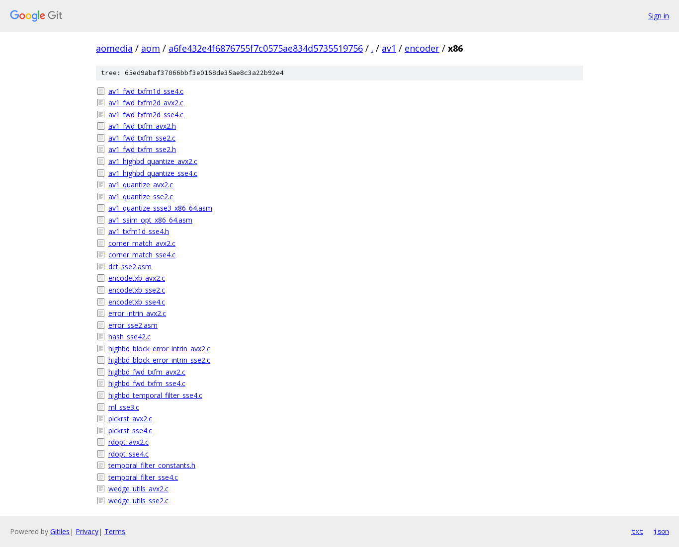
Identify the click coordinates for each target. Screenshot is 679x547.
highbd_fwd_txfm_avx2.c (146, 372)
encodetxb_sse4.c (136, 302)
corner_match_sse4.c (141, 254)
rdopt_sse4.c (128, 454)
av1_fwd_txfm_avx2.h (142, 126)
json (661, 531)
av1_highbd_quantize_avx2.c (152, 161)
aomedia (114, 48)
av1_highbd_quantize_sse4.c (152, 173)
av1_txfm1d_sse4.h (138, 231)
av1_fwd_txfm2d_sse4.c (145, 114)
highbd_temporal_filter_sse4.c (155, 395)
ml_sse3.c (123, 407)
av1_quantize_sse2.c (140, 196)
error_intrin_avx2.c (137, 313)
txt (637, 531)
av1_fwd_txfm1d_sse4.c (145, 91)
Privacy (87, 531)
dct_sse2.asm (130, 266)
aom (150, 48)
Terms (114, 531)
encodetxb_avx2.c (136, 278)
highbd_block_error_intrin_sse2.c (159, 360)
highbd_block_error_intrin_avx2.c (159, 348)
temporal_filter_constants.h (151, 465)
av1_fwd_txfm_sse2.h (142, 149)
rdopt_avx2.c (128, 442)
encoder (422, 48)
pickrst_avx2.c (130, 418)
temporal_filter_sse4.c (143, 477)
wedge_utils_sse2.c (138, 500)
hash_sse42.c (129, 336)
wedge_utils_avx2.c (138, 488)
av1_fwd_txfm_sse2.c (141, 138)
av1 (389, 48)
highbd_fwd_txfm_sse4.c (146, 383)
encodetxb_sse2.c (136, 290)
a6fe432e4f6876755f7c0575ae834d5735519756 (266, 48)
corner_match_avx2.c (141, 243)
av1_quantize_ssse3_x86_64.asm (160, 208)
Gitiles (60, 531)
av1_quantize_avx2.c (140, 184)
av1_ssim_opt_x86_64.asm (150, 220)
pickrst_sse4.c (130, 430)
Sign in (658, 15)
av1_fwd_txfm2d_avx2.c (145, 102)
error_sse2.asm (133, 325)
